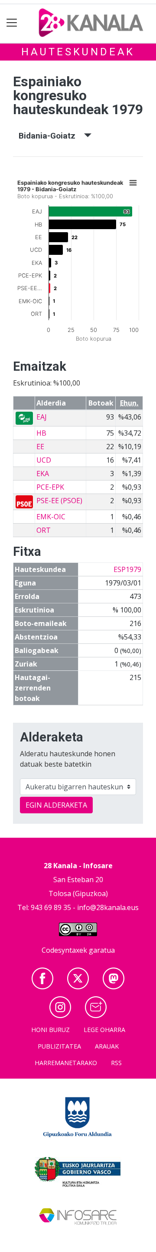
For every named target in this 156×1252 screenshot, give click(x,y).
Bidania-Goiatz (51, 136)
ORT (43, 530)
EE (40, 446)
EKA (42, 473)
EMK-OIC (50, 516)
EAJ (41, 417)
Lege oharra (104, 1029)
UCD (43, 460)
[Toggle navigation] (12, 22)
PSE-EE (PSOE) (59, 500)
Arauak (107, 1046)
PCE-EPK (50, 487)
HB (41, 433)
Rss (116, 1063)
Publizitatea (59, 1046)
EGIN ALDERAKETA (56, 805)
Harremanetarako (66, 1063)
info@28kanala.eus (108, 907)
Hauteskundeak (78, 52)
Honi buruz (50, 1029)
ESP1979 (127, 569)
